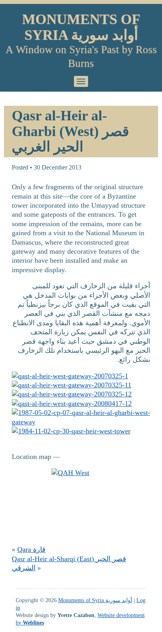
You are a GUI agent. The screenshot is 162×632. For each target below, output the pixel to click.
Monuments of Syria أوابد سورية (81, 27)
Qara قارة (31, 549)
